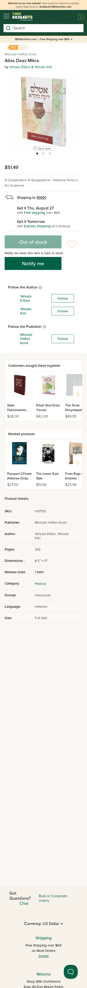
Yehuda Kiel (43, 67)
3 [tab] (50, 155)
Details (44, 956)
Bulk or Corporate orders (53, 898)
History (40, 583)
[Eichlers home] (22, 17)
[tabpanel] (43, 111)
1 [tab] (37, 155)
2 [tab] (44, 155)
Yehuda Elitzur (19, 67)
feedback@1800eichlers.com (55, 6)
